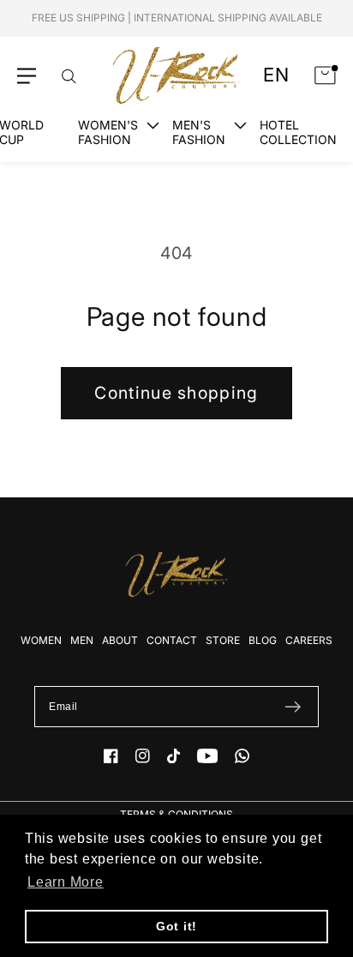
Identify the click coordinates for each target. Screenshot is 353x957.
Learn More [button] (65, 882)
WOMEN (41, 640)
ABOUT (120, 640)
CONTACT (172, 640)
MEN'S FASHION (198, 132)
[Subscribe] (292, 706)
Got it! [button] (176, 926)
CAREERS (308, 640)
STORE (223, 640)
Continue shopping (176, 392)
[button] (26, 76)
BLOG (262, 640)
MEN (81, 640)
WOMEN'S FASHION (108, 132)
